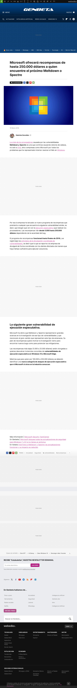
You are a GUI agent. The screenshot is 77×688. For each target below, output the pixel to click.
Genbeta (38, 9)
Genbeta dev (56, 599)
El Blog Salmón (23, 654)
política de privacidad (29, 569)
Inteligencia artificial (58, 595)
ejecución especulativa (45, 228)
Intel (19, 147)
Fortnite (47, 50)
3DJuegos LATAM (24, 671)
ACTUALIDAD (10, 19)
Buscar (70, 619)
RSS (27, 579)
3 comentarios (17, 82)
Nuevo (69, 12)
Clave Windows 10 (42, 553)
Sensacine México (38, 671)
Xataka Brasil (8, 673)
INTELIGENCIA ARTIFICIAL (25, 19)
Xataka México (8, 671)
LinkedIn (35, 579)
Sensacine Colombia (36, 674)
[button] (23, 135)
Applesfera (7, 640)
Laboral (30, 602)
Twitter (63, 19)
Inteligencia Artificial (58, 606)
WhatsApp (31, 606)
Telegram (73, 19)
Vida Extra (22, 637)
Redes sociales (8, 602)
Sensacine (36, 635)
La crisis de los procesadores (21, 142)
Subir (67, 626)
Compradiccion (8, 659)
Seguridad (38, 453)
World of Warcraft (70, 50)
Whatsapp (25, 50)
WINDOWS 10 (52, 19)
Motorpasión (65, 635)
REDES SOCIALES (40, 19)
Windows (61, 150)
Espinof (35, 637)
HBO (32, 50)
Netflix (6, 606)
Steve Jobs (9, 50)
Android (17, 50)
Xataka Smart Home (8, 643)
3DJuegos (22, 635)
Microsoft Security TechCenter (37, 437)
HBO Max (39, 50)
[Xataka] (1, 1)
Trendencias (7, 654)
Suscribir (35, 565)
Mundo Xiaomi (8, 647)
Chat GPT (23, 553)
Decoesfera (7, 657)
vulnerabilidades (49, 453)
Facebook (70, 19)
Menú (7, 12)
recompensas (62, 453)
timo (53, 602)
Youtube (19, 579)
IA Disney (31, 553)
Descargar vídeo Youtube (58, 553)
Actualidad (29, 453)
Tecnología (55, 50)
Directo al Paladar (52, 635)
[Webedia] (9, 626)
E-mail (33, 82)
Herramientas (8, 599)
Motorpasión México (65, 671)
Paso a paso (8, 595)
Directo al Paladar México (52, 671)
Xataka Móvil (8, 637)
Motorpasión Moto (67, 637)
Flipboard (67, 19)
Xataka (6, 635)
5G (62, 50)
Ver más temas (10, 610)
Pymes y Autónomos (22, 657)
